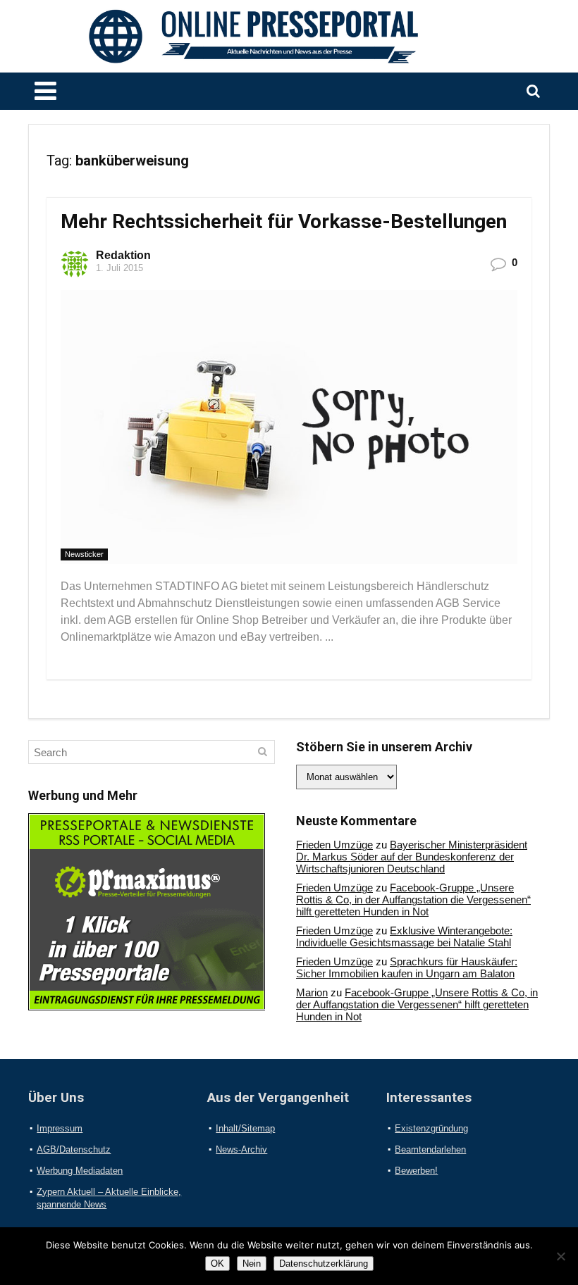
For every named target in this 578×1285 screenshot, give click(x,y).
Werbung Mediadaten (80, 1170)
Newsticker (84, 554)
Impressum (59, 1128)
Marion (312, 992)
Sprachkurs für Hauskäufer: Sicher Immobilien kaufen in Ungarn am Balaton (406, 967)
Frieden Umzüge (334, 845)
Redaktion (123, 255)
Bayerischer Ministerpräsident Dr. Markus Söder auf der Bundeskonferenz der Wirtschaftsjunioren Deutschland (411, 857)
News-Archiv (241, 1149)
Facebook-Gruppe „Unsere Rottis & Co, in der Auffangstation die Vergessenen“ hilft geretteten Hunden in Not (413, 899)
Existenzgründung (431, 1128)
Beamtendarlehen (430, 1149)
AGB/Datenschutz (74, 1149)
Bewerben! (416, 1170)
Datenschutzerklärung (323, 1263)
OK (217, 1263)
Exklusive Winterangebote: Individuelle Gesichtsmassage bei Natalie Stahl (404, 936)
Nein (251, 1263)
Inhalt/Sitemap (245, 1128)
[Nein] (560, 1256)
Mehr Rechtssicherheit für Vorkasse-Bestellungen (284, 221)
